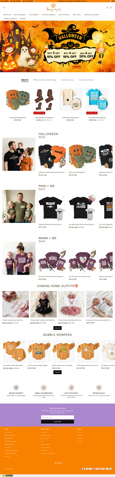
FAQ (42, 441)
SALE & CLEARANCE (19, 14)
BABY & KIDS (76, 14)
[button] (4, 7)
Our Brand (79, 435)
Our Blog (79, 441)
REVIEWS (23, 18)
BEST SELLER (7, 14)
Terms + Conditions (46, 447)
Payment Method (45, 444)
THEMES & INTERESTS (10, 18)
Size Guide (43, 432)
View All (57, 328)
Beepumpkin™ (11, 468)
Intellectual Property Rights (48, 453)
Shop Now (42, 137)
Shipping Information (46, 435)
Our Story (79, 438)
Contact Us (80, 432)
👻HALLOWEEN (33, 14)
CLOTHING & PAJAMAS (48, 14)
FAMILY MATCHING (63, 14)
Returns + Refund (45, 438)
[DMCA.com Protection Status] (7, 476)
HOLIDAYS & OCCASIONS (91, 14)
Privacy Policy (44, 450)
